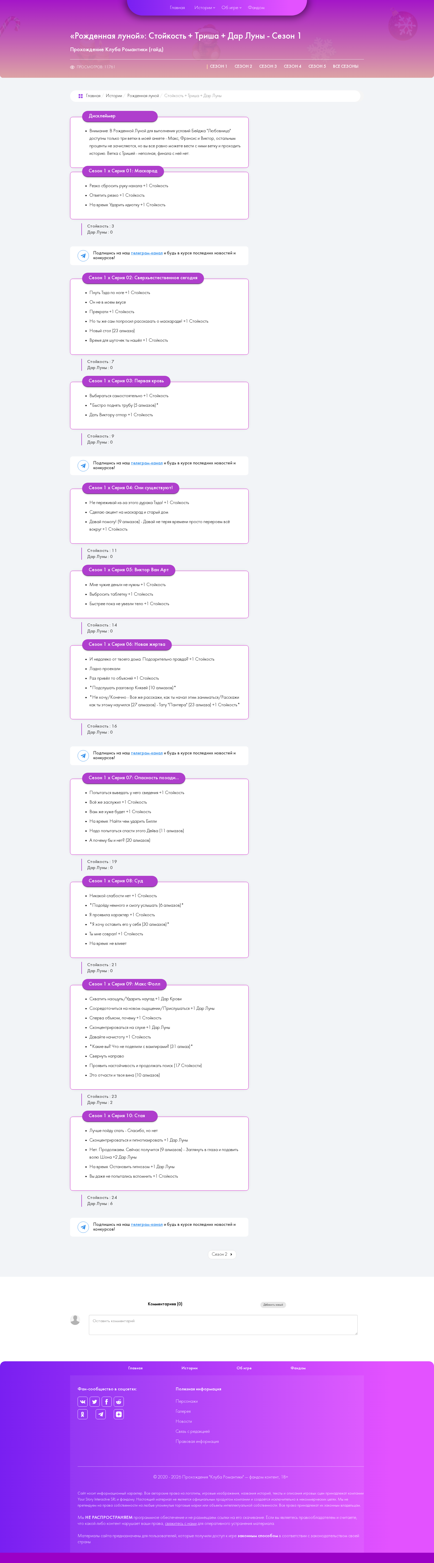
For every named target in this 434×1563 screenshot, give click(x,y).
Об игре (230, 7)
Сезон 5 (317, 66)
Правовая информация (197, 1441)
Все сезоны (345, 66)
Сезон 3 (268, 66)
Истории (203, 7)
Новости (184, 1421)
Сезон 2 (243, 66)
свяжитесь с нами (181, 1523)
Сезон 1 (219, 66)
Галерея (183, 1411)
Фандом (256, 7)
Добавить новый (273, 1304)
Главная (177, 7)
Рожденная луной (143, 96)
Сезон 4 (292, 66)
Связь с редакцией (193, 1431)
